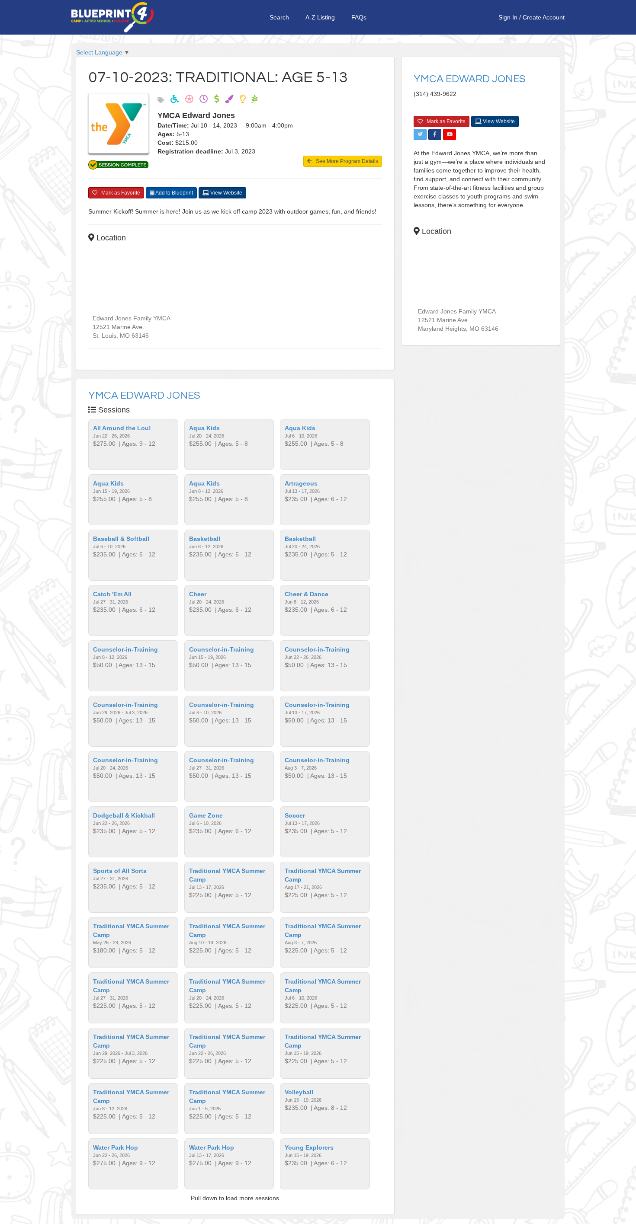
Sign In (507, 17)
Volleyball (299, 1092)
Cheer (197, 594)
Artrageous (301, 483)
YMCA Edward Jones (144, 395)
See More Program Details (345, 161)
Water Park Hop (115, 1147)
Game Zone (206, 815)
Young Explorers (309, 1147)
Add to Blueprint (173, 193)
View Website (225, 193)
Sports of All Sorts (120, 870)
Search (279, 17)
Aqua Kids (204, 428)
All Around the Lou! (122, 428)
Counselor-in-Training (125, 649)
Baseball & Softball (121, 538)
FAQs (358, 17)
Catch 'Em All (112, 594)
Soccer (295, 815)
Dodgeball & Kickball (124, 815)
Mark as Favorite (118, 193)
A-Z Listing (320, 17)
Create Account (544, 17)
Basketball (204, 538)
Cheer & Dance (306, 594)
